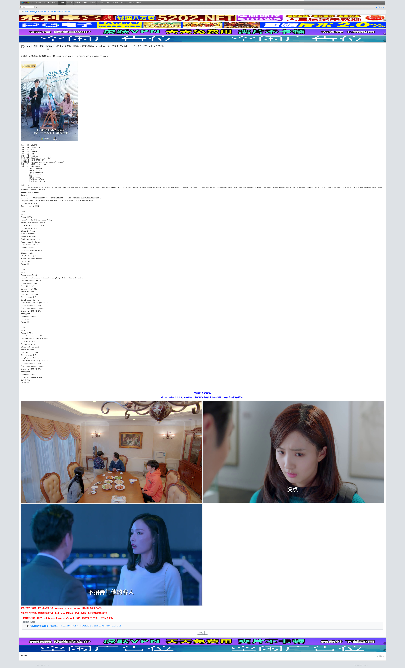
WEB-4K (49, 46)
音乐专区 (100, 3)
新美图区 (123, 3)
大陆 (35, 46)
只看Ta (48, 49)
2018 (29, 46)
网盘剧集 (77, 3)
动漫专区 (92, 3)
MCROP (28, 49)
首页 (32, 3)
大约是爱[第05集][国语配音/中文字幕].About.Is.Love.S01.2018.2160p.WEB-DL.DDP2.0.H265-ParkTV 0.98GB (51, 12)
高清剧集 (61, 3)
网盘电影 (69, 3)
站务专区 (138, 3)
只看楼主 (379, 656)
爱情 (42, 46)
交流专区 (131, 3)
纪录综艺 (108, 3)
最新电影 (38, 3)
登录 (378, 7)
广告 (385, 20)
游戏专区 (85, 3)
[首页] (21, 12)
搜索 (36, 7)
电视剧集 (46, 3)
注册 (383, 7)
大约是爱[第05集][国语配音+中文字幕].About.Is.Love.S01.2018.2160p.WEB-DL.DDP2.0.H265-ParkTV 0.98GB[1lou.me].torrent (75, 626)
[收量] (202, 18)
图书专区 (115, 3)
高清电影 (54, 3)
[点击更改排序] (383, 656)
